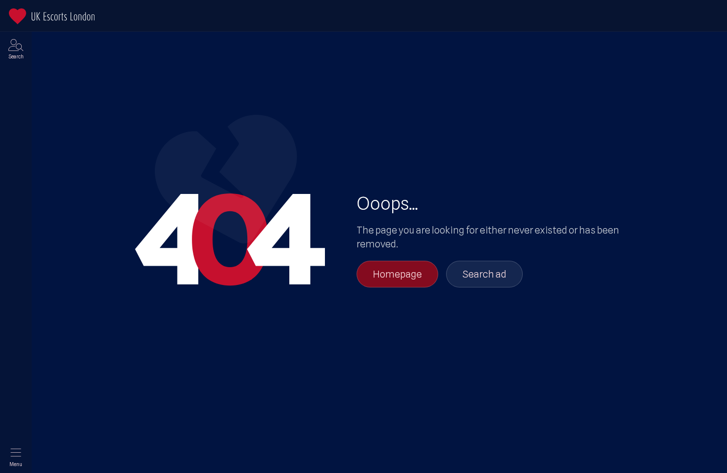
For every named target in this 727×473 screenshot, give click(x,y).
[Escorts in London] (51, 16)
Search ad (484, 274)
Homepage (397, 274)
